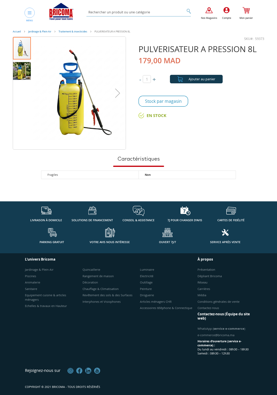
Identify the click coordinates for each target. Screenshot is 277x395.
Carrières (204, 289)
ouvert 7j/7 (167, 242)
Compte (226, 18)
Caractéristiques (138, 159)
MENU (29, 20)
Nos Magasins (209, 18)
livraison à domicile (46, 220)
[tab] (138, 159)
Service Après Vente (225, 242)
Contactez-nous (208, 308)
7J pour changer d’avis (184, 220)
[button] (118, 93)
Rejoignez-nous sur (42, 370)
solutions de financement (92, 220)
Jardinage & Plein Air (40, 31)
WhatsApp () (221, 328)
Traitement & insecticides (73, 31)
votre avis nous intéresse (110, 242)
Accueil (17, 31)
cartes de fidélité (231, 220)
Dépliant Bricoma (210, 276)
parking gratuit (52, 242)
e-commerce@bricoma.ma (216, 335)
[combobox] (138, 12)
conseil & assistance (138, 220)
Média (202, 295)
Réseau (202, 282)
